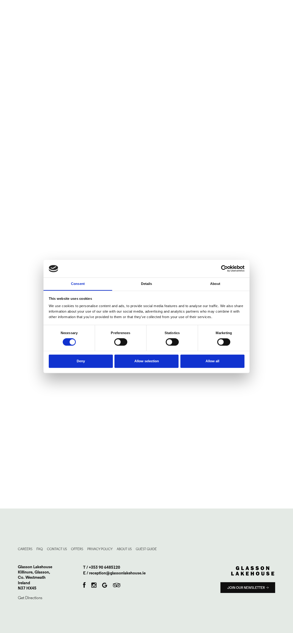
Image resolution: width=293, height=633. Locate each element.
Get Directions (30, 597)
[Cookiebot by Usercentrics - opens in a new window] (224, 268)
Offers (14, 88)
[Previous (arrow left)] (8, 316)
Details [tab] (146, 284)
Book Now (180, 35)
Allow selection (146, 361)
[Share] (278, 5)
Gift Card (16, 167)
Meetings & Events (24, 109)
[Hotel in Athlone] (25, 17)
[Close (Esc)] (288, 5)
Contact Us (18, 138)
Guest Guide (146, 549)
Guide (13, 160)
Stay (11, 81)
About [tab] (215, 284)
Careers (15, 153)
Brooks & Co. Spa (22, 131)
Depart (31, 38)
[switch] (120, 342)
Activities (16, 124)
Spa (230, 17)
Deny (81, 361)
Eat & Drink (17, 117)
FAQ (11, 145)
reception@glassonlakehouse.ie (117, 573)
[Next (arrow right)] (285, 316)
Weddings (16, 102)
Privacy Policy (100, 549)
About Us (124, 549)
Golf (12, 95)
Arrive (14, 38)
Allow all (212, 361)
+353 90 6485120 (104, 568)
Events (177, 17)
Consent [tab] (78, 284)
